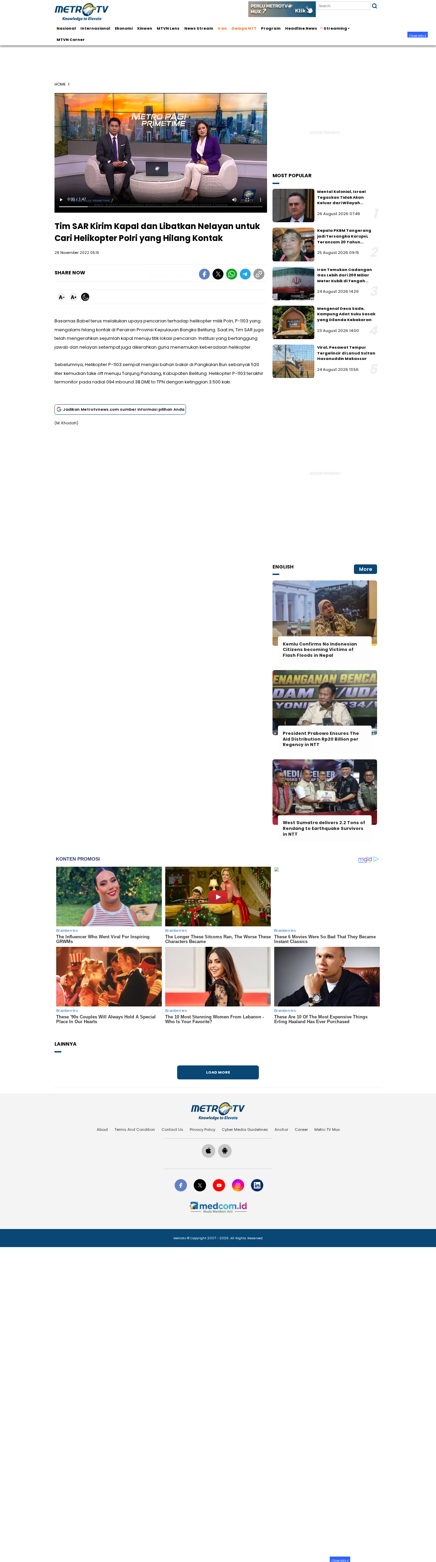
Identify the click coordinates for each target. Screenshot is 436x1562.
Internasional (95, 28)
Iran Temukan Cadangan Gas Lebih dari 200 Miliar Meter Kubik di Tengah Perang (344, 278)
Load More (218, 1072)
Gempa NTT (243, 28)
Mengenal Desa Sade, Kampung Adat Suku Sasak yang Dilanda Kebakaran (346, 314)
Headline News (301, 28)
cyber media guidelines (245, 1129)
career (301, 1129)
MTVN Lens (168, 28)
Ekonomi (124, 28)
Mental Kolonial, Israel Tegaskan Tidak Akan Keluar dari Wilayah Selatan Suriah (341, 200)
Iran (222, 28)
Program (271, 28)
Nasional (66, 28)
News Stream (198, 28)
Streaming (335, 28)
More (365, 569)
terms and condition (134, 1129)
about (102, 1129)
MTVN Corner (71, 39)
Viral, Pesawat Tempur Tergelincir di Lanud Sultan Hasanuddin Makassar (346, 353)
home (60, 84)
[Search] (374, 6)
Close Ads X (417, 35)
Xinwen (144, 28)
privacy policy (202, 1129)
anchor (281, 1129)
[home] (218, 1111)
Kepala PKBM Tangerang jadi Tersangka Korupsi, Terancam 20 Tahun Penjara (344, 239)
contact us (172, 1129)
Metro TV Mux (327, 1129)
